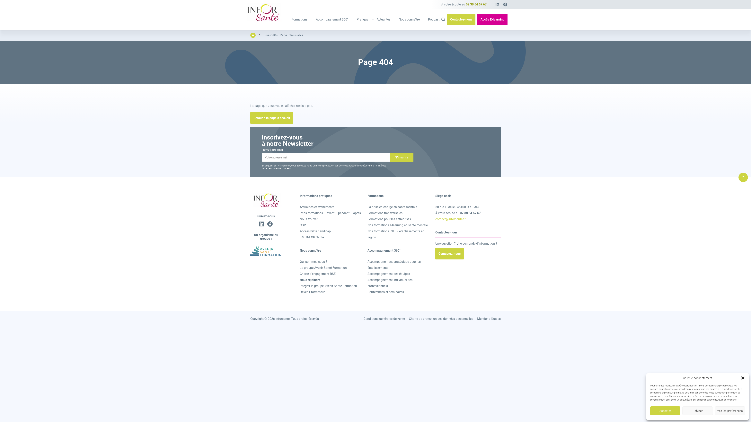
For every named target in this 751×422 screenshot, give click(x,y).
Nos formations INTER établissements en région (395, 234)
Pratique (362, 19)
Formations (299, 19)
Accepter (665, 411)
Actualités (383, 19)
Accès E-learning (492, 19)
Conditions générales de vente (384, 319)
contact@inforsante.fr (450, 219)
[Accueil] (253, 35)
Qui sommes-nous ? (313, 262)
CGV (303, 225)
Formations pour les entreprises (389, 219)
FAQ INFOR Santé (312, 237)
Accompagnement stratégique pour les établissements (394, 265)
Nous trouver (308, 219)
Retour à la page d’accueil (271, 118)
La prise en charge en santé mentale (392, 207)
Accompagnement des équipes (388, 274)
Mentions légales (489, 319)
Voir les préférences (730, 411)
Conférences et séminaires (385, 292)
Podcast (433, 19)
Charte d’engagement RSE (318, 274)
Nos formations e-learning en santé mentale (397, 225)
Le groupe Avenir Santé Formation (323, 268)
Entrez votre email (272, 149)
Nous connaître (409, 19)
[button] (743, 378)
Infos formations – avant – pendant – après (330, 213)
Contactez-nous (461, 19)
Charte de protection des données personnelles (441, 319)
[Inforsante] (263, 20)
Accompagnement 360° (332, 19)
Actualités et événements (317, 207)
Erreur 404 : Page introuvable (283, 35)
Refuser (698, 411)
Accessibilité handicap (315, 231)
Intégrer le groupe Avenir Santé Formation (328, 286)
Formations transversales (384, 213)
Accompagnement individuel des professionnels (389, 283)
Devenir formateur (312, 292)
